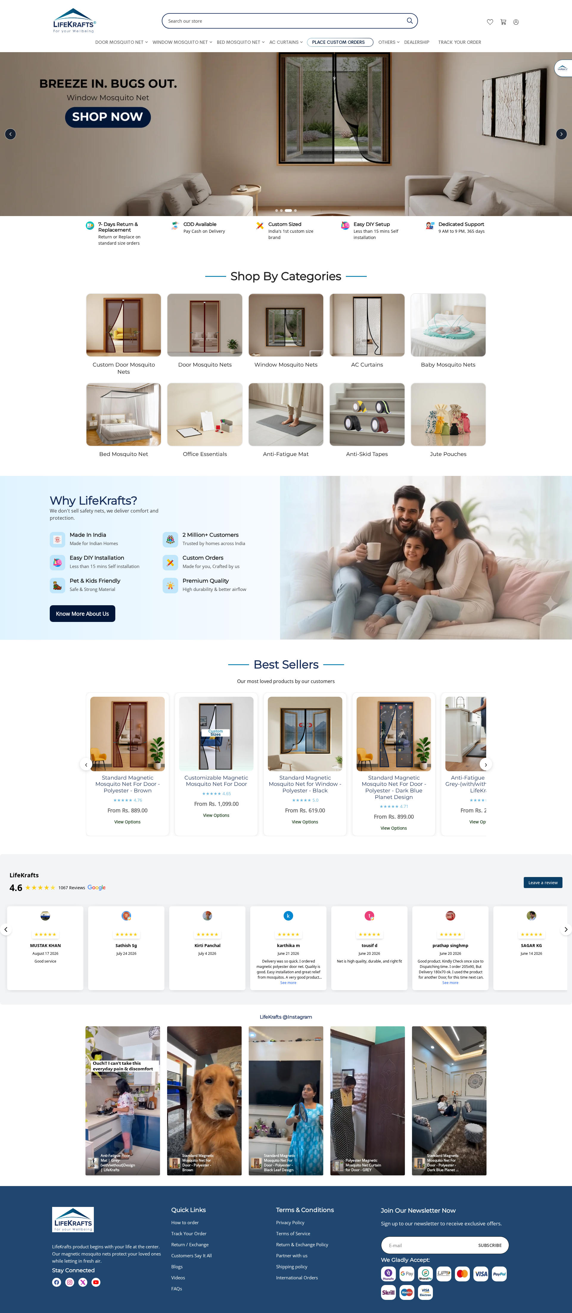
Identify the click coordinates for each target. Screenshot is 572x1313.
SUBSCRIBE (490, 1245)
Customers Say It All (191, 1255)
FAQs (176, 1289)
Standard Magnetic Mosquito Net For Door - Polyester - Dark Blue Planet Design (394, 787)
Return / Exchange (190, 1244)
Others (386, 42)
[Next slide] (561, 134)
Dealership (416, 42)
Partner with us (291, 1255)
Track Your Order (459, 42)
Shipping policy (291, 1266)
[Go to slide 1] (276, 210)
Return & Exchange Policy (302, 1244)
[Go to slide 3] (286, 210)
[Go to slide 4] (293, 210)
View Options (127, 822)
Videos (178, 1278)
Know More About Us (82, 613)
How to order (185, 1222)
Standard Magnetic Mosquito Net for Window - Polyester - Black (305, 784)
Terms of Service (293, 1233)
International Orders (297, 1278)
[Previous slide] (10, 134)
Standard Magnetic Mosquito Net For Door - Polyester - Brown (127, 784)
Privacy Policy (290, 1222)
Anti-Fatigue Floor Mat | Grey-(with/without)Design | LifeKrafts (482, 784)
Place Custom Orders (338, 42)
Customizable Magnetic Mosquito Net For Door (216, 781)
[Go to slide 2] (281, 210)
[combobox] (290, 21)
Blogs (177, 1266)
